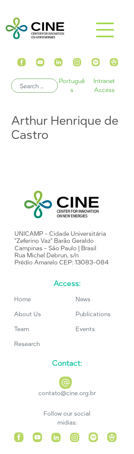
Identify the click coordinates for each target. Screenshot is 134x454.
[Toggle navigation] (105, 30)
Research (27, 343)
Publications (93, 314)
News (83, 299)
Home (22, 299)
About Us (27, 314)
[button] (21, 60)
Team (21, 329)
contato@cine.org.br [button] (67, 393)
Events (85, 329)
